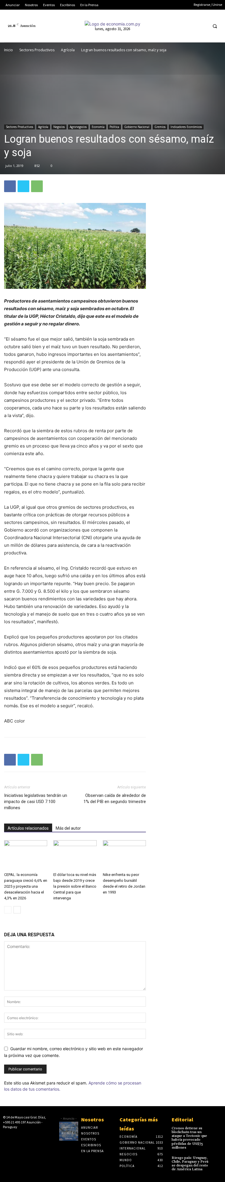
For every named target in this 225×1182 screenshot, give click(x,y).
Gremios (160, 127)
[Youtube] (202, 26)
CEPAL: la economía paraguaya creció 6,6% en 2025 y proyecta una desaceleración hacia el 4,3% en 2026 (25, 886)
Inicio (8, 49)
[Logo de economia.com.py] (112, 24)
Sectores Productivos (36, 49)
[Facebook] (158, 26)
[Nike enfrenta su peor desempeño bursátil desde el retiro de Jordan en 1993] (124, 855)
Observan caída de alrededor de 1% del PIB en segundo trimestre (114, 798)
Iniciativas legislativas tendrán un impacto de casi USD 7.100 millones (35, 801)
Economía (98, 127)
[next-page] (17, 909)
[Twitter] (191, 26)
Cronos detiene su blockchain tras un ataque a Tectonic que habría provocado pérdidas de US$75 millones (189, 1138)
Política (114, 127)
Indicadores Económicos (186, 127)
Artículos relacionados (28, 828)
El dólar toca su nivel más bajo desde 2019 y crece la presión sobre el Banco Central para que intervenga (74, 886)
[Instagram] (169, 26)
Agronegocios (78, 127)
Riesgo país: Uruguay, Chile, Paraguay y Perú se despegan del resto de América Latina (190, 1164)
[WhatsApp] (37, 186)
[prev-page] (7, 909)
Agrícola (68, 49)
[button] (214, 26)
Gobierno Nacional (136, 127)
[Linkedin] (180, 26)
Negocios (59, 127)
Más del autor (68, 828)
